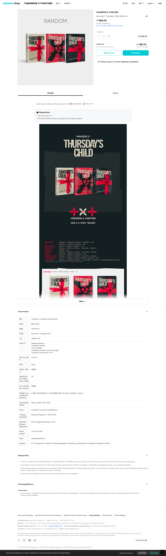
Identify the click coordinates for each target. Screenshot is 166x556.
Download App (142, 540)
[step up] (108, 36)
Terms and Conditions (25, 515)
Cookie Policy (107, 515)
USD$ (66, 3)
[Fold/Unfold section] (83, 312)
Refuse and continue (126, 553)
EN (57, 3)
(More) (67, 553)
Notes (115, 93)
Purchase (135, 53)
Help (160, 3)
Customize (142, 553)
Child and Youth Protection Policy (75, 515)
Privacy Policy (94, 515)
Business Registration (55, 526)
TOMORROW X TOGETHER (107, 12)
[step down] (99, 36)
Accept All (154, 553)
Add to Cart (109, 53)
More (81, 301)
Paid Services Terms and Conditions (48, 515)
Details (51, 93)
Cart (133, 3)
